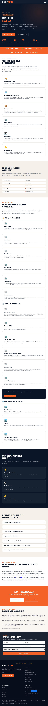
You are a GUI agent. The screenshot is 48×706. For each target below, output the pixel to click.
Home (3, 12)
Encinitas (4, 694)
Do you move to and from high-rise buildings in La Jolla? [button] (24, 527)
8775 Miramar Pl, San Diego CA (31, 693)
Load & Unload (28, 677)
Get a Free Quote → (9, 34)
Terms (16, 703)
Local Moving (27, 667)
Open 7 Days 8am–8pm (30, 695)
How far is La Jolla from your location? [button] (24, 541)
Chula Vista (4, 689)
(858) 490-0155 (25, 655)
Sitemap (3, 703)
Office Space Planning (29, 672)
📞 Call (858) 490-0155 (21, 663)
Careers (19, 703)
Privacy (7, 703)
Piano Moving (28, 679)
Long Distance (28, 668)
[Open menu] (45, 2)
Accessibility (11, 703)
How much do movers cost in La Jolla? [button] (24, 522)
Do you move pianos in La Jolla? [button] (24, 536)
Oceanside (4, 692)
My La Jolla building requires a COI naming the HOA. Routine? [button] (24, 545)
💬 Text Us (29, 663)
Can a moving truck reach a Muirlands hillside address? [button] (24, 550)
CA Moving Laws (24, 703)
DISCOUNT (7, 2)
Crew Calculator (28, 681)
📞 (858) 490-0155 (22, 34)
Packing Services (28, 676)
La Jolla (3, 687)
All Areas (4, 696)
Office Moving (28, 670)
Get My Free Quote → (24, 653)
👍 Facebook (34, 691)
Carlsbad (4, 690)
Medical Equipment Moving (30, 674)
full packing (16, 577)
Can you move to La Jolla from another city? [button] (24, 531)
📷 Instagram (28, 691)
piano (21, 577)
